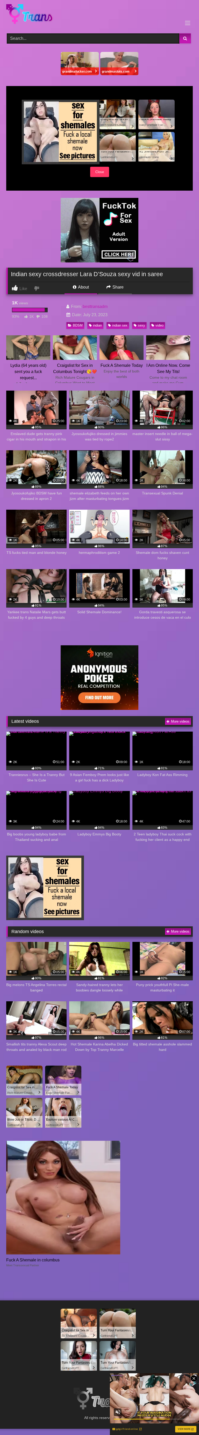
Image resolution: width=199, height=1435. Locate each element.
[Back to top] (183, 1420)
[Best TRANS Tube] (99, 15)
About (83, 287)
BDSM (78, 325)
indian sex (119, 325)
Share (117, 287)
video (159, 325)
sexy (141, 325)
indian (97, 325)
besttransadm (95, 306)
